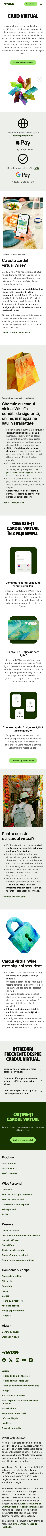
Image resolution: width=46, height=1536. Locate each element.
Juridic (5, 1371)
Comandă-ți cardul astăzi (23, 760)
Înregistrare (31, 4)
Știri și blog (7, 1281)
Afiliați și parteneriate (13, 1310)
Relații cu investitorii (12, 1301)
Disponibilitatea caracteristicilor (18, 1260)
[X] (11, 1360)
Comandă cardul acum (23, 62)
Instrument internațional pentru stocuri (21, 1235)
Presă (5, 1291)
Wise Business (9, 1168)
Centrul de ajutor (10, 1332)
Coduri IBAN (8, 1245)
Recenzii (6, 1315)
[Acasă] (9, 4)
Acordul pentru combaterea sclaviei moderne (20, 1402)
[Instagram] (17, 1360)
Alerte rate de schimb (13, 1250)
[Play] (39, 79)
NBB (36, 168)
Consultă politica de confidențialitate (20, 1385)
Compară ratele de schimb (15, 1255)
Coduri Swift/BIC (10, 1240)
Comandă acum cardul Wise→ (17, 332)
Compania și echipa (11, 1276)
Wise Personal (9, 1163)
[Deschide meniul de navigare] (40, 3)
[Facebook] (4, 1360)
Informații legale (10, 1418)
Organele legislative (12, 1428)
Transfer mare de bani (13, 1199)
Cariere (5, 1296)
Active (5, 1214)
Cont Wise (7, 1189)
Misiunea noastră (10, 1305)
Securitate (7, 1286)
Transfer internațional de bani (17, 1194)
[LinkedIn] (31, 1360)
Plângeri (6, 1390)
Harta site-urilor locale (13, 1395)
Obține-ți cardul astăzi (23, 1140)
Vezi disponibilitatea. (23, 135)
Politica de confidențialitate (16, 1376)
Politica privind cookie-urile (16, 1381)
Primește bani (9, 1209)
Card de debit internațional (15, 1204)
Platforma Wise (9, 1173)
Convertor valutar (11, 1230)
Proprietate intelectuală (14, 1413)
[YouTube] (24, 1360)
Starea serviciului (10, 1337)
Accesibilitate (9, 1408)
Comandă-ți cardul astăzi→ (15, 896)
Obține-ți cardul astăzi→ (14, 502)
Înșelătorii (7, 1423)
